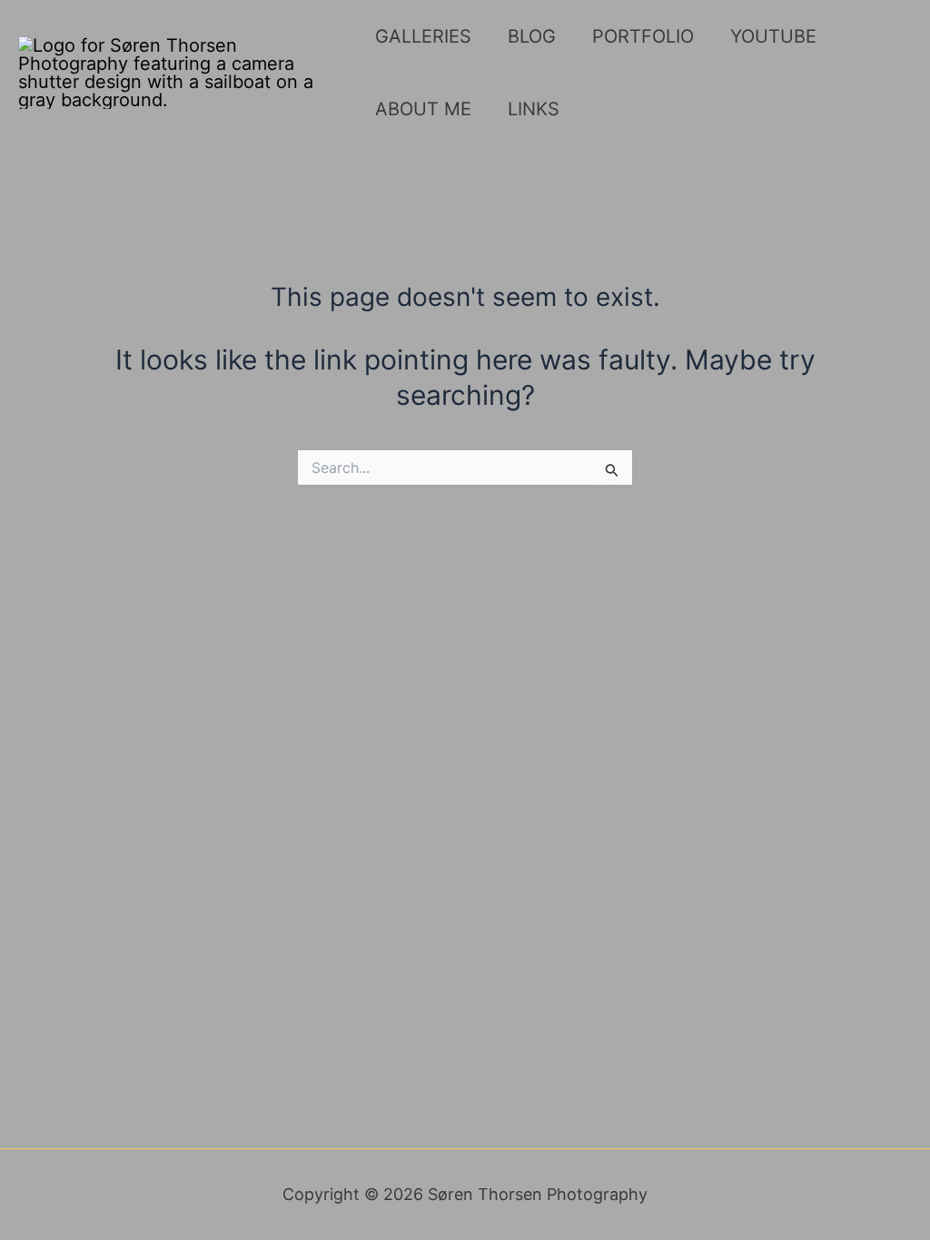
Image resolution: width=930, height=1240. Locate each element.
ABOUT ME (423, 109)
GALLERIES (423, 36)
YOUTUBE (773, 36)
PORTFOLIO (643, 36)
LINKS (533, 109)
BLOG (532, 36)
